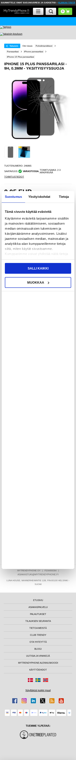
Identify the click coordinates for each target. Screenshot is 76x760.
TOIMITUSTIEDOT (14, 176)
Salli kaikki (38, 268)
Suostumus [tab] (13, 196)
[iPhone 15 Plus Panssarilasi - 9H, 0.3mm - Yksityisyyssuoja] (10, 152)
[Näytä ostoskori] (65, 11)
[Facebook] (14, 700)
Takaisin (14, 46)
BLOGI (38, 649)
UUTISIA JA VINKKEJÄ (38, 656)
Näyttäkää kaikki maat (38, 690)
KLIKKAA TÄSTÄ (66, 2)
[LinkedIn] (33, 700)
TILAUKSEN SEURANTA (38, 621)
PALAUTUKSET (38, 614)
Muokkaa (35, 282)
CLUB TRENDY (38, 635)
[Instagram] (24, 700)
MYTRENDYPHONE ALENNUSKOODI (38, 663)
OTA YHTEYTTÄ (38, 642)
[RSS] (51, 700)
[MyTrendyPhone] (16, 11)
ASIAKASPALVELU (38, 607)
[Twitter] (42, 700)
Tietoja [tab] (64, 196)
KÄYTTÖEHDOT (38, 669)
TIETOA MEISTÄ (38, 628)
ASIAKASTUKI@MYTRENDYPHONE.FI (38, 574)
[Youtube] (61, 700)
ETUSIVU (38, 600)
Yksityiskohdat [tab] (39, 196)
